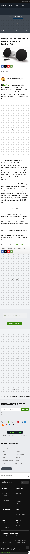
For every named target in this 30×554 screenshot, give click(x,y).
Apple (3, 457)
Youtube (18, 421)
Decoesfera (5, 525)
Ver (16, 323)
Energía (4, 454)
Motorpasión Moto (20, 514)
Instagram (21, 421)
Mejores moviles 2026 (19, 396)
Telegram (25, 421)
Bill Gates (18, 30)
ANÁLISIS (3, 5)
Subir (23, 482)
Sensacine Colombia (21, 540)
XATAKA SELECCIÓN (14, 5)
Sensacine (18, 501)
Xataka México (6, 535)
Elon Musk (25, 30)
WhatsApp (8, 421)
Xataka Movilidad (20, 454)
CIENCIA (24, 5)
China (4, 30)
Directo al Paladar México (6, 543)
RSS (3, 424)
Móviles (18, 451)
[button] (14, 79)
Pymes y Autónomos (21, 525)
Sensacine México (20, 538)
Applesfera (4, 495)
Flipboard (8, 66)
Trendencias (5, 522)
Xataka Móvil (5, 493)
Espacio (4, 451)
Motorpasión (19, 512)
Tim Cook (11, 30)
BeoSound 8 (7, 85)
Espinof (17, 504)
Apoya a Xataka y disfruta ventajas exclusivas (15, 435)
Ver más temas (6, 469)
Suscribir (25, 409)
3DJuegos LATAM (20, 535)
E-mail (11, 66)
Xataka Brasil (5, 538)
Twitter (5, 66)
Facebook (2, 66)
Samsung (18, 457)
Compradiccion (6, 527)
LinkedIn (9, 424)
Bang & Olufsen (19, 244)
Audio (14, 248)
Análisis (18, 448)
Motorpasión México (21, 542)
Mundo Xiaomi (5, 500)
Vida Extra (18, 493)
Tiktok (13, 424)
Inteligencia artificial (7, 460)
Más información (5, 552)
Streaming (5, 448)
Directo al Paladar (6, 512)
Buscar (27, 475)
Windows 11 (19, 463)
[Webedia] (26, 1)
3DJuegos (18, 491)
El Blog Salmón (19, 522)
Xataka (4, 491)
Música (10, 248)
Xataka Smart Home (7, 498)
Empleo (4, 463)
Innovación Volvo (18, 16)
